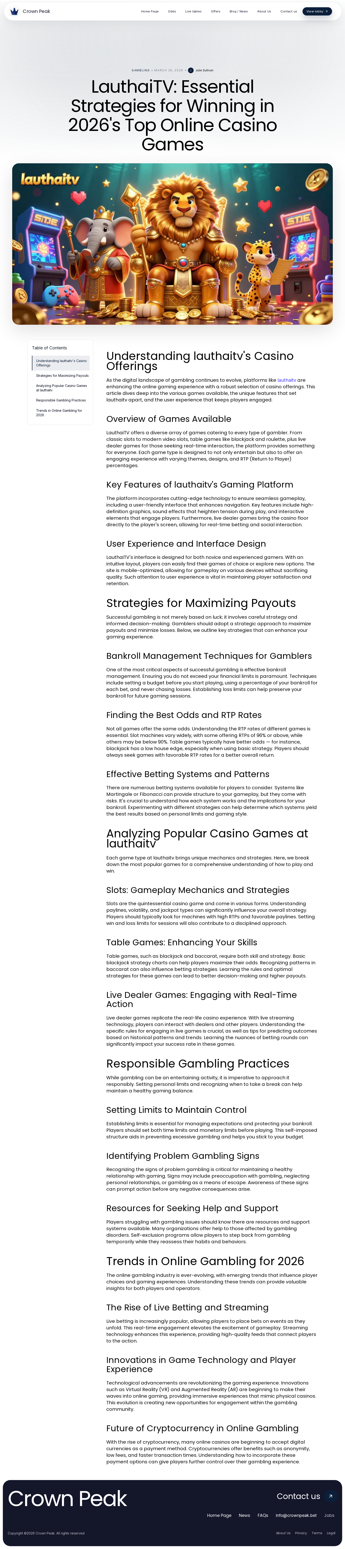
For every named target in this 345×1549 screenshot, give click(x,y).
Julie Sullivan (204, 70)
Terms (317, 1533)
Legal (331, 1533)
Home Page (219, 1515)
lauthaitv (286, 380)
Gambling (141, 70)
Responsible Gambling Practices (61, 400)
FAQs (263, 1515)
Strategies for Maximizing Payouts (62, 376)
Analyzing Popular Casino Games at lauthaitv (61, 388)
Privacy (301, 1533)
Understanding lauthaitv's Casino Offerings (61, 363)
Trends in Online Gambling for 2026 (59, 412)
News (244, 1515)
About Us (283, 1533)
